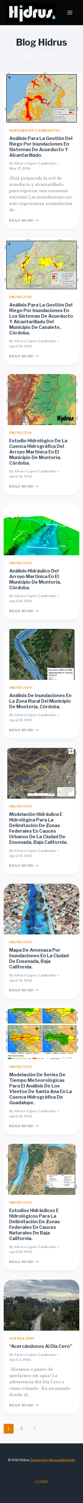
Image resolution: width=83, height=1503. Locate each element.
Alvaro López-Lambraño (35, 163)
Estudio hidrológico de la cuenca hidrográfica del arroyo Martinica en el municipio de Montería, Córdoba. (38, 452)
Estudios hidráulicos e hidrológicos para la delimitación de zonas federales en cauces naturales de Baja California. (34, 1224)
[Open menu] (72, 12)
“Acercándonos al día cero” (40, 1346)
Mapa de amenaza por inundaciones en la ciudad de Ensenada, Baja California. (39, 958)
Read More (24, 220)
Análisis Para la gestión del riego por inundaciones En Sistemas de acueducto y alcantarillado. (40, 147)
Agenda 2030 (21, 1338)
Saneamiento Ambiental (35, 130)
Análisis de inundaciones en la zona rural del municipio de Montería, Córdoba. (40, 701)
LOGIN (41, 1482)
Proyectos (20, 297)
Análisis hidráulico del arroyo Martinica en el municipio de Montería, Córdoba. (35, 579)
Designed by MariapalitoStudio (52, 1460)
